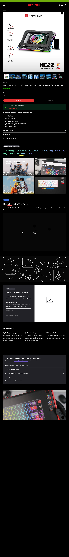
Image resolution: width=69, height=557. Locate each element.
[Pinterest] (11, 139)
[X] (10, 139)
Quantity (5, 92)
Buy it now (50, 100)
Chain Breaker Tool (12, 302)
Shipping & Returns (8, 130)
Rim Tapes (9, 310)
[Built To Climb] (50, 185)
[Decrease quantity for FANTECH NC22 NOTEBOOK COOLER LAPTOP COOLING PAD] (4, 95)
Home (4, 9)
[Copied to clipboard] (15, 139)
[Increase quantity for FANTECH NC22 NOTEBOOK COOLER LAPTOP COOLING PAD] (9, 95)
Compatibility (6, 134)
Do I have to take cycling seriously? (13, 380)
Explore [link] (7, 166)
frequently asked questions (21, 361)
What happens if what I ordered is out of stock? (16, 365)
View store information (13, 108)
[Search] (59, 5)
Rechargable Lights (12, 315)
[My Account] (62, 5)
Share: (4, 138)
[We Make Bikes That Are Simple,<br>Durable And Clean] (18, 176)
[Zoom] (62, 13)
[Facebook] (8, 139)
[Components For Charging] (50, 166)
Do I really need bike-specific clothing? (14, 377)
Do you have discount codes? (12, 369)
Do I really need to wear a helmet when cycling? (16, 373)
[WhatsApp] (13, 139)
